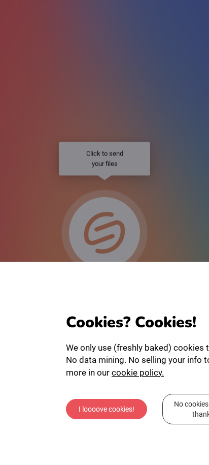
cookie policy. (138, 372)
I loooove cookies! (106, 409)
